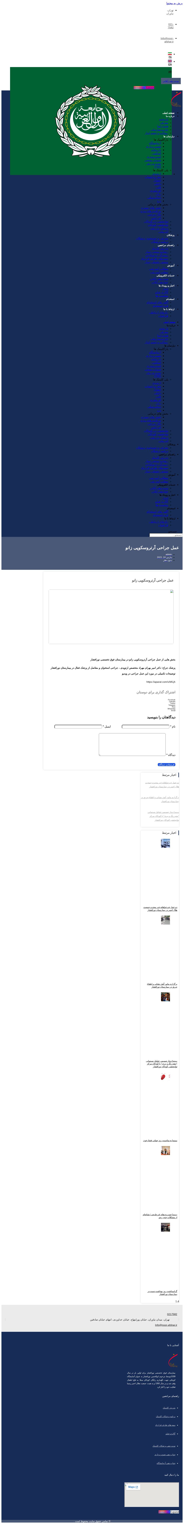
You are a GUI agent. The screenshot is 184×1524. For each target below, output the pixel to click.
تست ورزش (153, 163)
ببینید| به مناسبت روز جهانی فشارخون (160, 1140)
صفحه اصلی (168, 112)
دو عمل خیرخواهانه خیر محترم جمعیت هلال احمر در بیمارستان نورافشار (160, 908)
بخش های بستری (151, 207)
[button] (111, 700)
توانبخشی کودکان (158, 224)
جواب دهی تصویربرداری (165, 1454)
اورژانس (156, 218)
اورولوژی (155, 190)
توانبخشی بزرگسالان (156, 221)
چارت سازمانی (159, 129)
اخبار (165, 288)
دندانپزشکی (154, 197)
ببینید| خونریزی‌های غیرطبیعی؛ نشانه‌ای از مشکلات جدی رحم (160, 1216)
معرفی (164, 122)
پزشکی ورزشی (159, 228)
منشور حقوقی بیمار (156, 262)
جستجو (172, 531)
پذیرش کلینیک (160, 248)
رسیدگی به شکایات (156, 255)
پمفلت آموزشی (159, 272)
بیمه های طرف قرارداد (154, 258)
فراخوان (163, 315)
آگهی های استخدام (157, 302)
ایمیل (107, 726)
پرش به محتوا (174, 3)
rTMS (157, 166)
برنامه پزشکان (159, 241)
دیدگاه (170, 754)
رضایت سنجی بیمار (156, 251)
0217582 (172, 1314)
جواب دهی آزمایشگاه (166, 1463)
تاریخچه (163, 119)
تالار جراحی (154, 214)
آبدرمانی (163, 231)
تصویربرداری (153, 146)
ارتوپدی (156, 173)
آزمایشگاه (155, 143)
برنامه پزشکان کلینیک (165, 1416)
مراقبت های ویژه (151, 211)
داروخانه (156, 149)
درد (159, 200)
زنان (158, 194)
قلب (158, 187)
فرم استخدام (160, 305)
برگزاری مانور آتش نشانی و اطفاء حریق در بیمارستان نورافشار (162, 985)
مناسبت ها (162, 295)
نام (172, 726)
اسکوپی (156, 153)
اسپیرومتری (154, 156)
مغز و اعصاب (153, 177)
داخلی (157, 183)
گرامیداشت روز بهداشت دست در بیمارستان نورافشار (162, 1292)
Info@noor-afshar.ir (166, 1325)
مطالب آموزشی (158, 268)
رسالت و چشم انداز (156, 132)
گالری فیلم (161, 292)
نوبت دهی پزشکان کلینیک (164, 1446)
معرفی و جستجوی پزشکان (152, 238)
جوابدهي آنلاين (159, 282)
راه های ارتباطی (158, 312)
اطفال (157, 180)
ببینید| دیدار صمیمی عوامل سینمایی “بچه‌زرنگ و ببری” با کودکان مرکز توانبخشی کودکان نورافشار (163, 816)
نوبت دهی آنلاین (159, 278)
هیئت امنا (162, 126)
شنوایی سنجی (152, 160)
